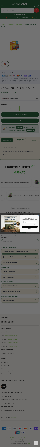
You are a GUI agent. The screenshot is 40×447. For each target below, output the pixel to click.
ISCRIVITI (30, 226)
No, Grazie (29, 228)
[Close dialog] (38, 216)
